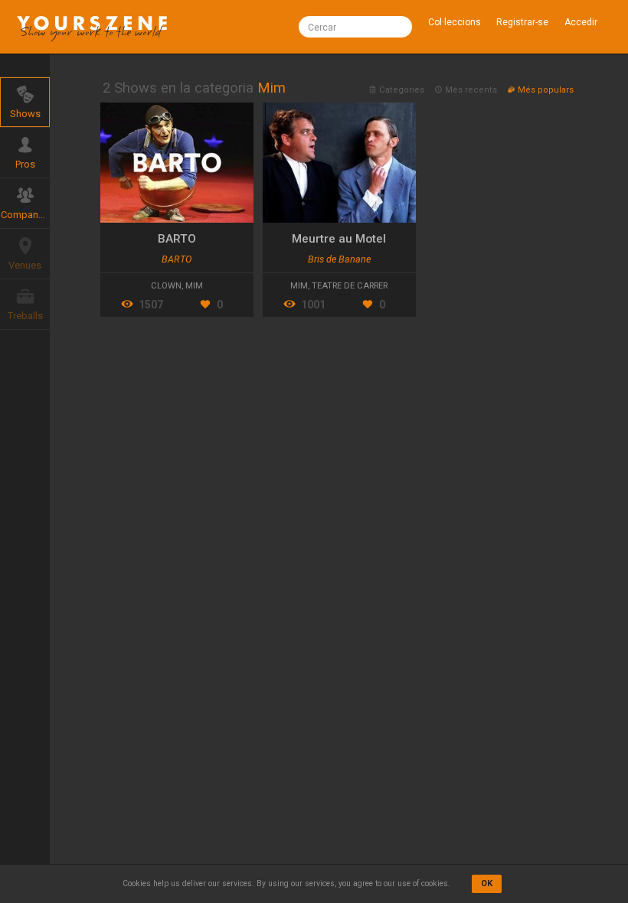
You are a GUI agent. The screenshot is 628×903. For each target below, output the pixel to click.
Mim (194, 286)
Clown (166, 286)
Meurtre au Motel (339, 239)
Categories (402, 90)
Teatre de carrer (350, 286)
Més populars (544, 90)
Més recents (471, 90)
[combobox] (355, 26)
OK (486, 883)
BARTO (177, 239)
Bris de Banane (339, 259)
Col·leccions (454, 22)
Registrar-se (522, 22)
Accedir (580, 22)
